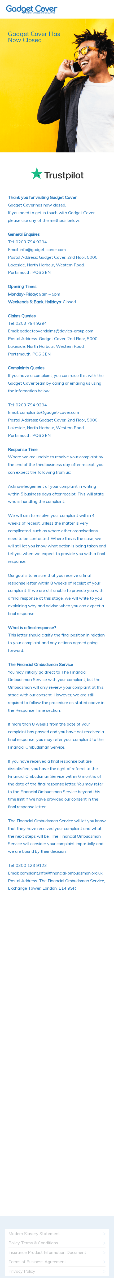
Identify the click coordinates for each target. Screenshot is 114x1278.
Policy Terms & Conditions (33, 1242)
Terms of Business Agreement (37, 1261)
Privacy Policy (21, 1271)
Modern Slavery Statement (34, 1233)
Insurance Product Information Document (47, 1252)
